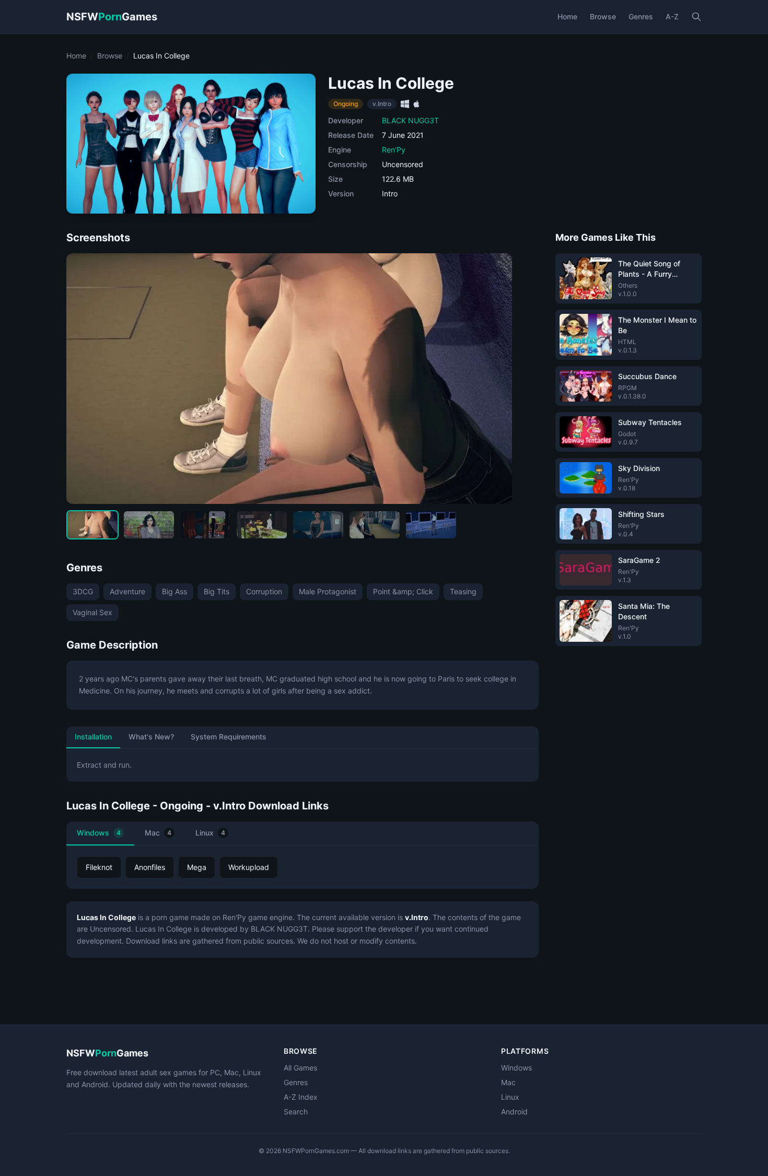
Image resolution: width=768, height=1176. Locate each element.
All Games (300, 1067)
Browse (603, 16)
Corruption (264, 591)
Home (567, 16)
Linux (210, 832)
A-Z (672, 16)
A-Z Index (301, 1096)
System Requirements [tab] (228, 736)
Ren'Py (393, 149)
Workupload (248, 867)
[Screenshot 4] (262, 524)
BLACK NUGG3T (410, 120)
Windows (99, 832)
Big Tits (216, 591)
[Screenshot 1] (92, 524)
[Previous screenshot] (83, 378)
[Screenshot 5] (318, 524)
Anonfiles (149, 867)
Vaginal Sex (92, 612)
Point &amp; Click (403, 591)
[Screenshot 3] (205, 524)
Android (514, 1111)
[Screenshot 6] (374, 524)
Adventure (127, 591)
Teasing (463, 591)
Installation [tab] (93, 736)
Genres (641, 16)
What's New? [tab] (151, 736)
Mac (158, 832)
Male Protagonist (327, 591)
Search (296, 1111)
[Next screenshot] (495, 378)
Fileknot (99, 867)
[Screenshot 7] (431, 524)
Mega (196, 867)
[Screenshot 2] (149, 524)
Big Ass (174, 591)
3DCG (83, 591)
